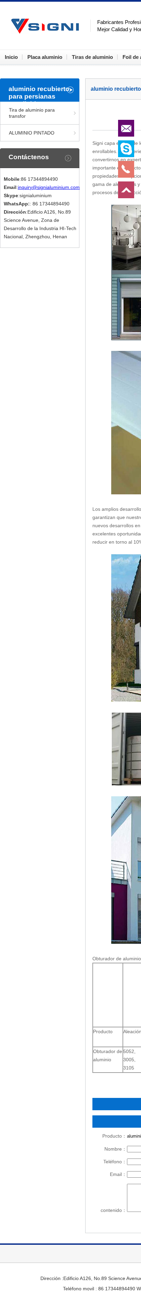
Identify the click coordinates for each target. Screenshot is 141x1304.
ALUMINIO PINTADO (31, 133)
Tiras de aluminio (92, 57)
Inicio (11, 57)
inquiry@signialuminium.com (49, 187)
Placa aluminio (44, 57)
